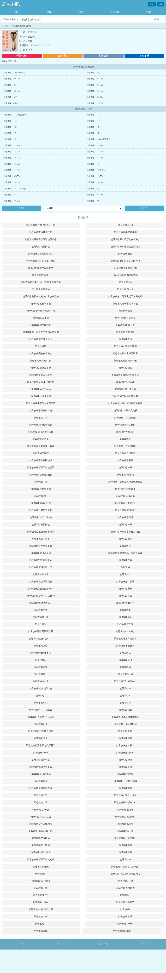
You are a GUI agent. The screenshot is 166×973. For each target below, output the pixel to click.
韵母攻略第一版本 (125, 745)
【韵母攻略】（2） (93, 115)
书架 (148, 12)
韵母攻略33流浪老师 (125, 817)
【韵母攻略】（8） (93, 133)
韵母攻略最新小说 (125, 752)
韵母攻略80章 (125, 524)
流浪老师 (32, 32)
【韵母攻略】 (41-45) (11, 170)
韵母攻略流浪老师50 (40, 774)
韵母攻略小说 (40, 703)
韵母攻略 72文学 (125, 289)
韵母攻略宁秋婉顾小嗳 (40, 460)
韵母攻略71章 (125, 560)
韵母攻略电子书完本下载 (125, 303)
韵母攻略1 (41, 695)
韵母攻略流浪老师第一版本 (40, 446)
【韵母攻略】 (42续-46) (95, 170)
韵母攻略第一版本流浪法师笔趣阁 (125, 403)
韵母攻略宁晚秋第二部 (40, 232)
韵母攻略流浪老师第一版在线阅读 (125, 553)
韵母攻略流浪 (125, 660)
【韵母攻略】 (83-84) (94, 97)
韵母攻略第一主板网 (125, 425)
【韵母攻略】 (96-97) (11, 79)
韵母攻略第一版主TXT (125, 802)
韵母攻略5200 (40, 916)
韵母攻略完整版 (125, 774)
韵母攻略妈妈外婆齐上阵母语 (125, 261)
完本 (80, 12)
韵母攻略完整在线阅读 (40, 353)
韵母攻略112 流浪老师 (125, 446)
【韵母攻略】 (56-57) (94, 182)
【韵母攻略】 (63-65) (94, 195)
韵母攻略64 (40, 624)
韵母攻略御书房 (41, 681)
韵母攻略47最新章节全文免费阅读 (125, 482)
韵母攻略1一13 (40, 752)
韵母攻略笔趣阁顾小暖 (125, 360)
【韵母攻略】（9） (10, 139)
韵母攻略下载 (40, 888)
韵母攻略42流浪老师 (40, 553)
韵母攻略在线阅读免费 (40, 581)
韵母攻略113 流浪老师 (125, 417)
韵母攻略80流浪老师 (125, 510)
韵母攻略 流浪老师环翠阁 (40, 432)
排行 (17, 12)
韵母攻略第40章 (41, 574)
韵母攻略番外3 (125, 225)
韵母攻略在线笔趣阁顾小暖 (125, 375)
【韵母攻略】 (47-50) (11, 176)
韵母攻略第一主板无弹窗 (125, 353)
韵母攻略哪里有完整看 (125, 638)
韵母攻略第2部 (40, 895)
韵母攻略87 (125, 439)
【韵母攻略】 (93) (9, 85)
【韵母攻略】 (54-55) (11, 182)
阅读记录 (114, 12)
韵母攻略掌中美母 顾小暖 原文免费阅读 (41, 282)
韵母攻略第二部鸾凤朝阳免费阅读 (125, 296)
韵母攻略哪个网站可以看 (40, 631)
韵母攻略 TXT (125, 731)
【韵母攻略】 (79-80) (94, 103)
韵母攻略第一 (40, 674)
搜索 (156, 19)
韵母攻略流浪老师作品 (40, 567)
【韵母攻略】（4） (93, 121)
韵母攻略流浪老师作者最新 (40, 531)
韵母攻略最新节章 (41, 760)
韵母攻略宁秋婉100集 (40, 360)
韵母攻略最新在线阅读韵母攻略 (41, 239)
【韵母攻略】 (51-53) (94, 176)
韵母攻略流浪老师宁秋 (125, 503)
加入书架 (62, 55)
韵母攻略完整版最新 (40, 489)
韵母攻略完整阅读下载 (125, 268)
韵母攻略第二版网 (125, 581)
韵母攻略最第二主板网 (40, 375)
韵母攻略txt (125, 895)
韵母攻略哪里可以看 (40, 503)
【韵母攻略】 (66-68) (11, 201)
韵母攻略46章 (40, 781)
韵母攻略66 (125, 653)
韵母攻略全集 (125, 368)
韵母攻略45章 (40, 802)
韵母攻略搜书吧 (125, 809)
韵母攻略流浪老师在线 (40, 788)
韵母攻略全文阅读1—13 (41, 638)
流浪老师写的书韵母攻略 (125, 275)
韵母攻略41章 (125, 845)
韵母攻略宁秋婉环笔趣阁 (125, 396)
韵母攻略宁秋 (125, 588)
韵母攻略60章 (40, 795)
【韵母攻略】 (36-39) (11, 164)
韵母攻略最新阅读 (41, 524)
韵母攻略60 (125, 695)
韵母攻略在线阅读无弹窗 (40, 731)
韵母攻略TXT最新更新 (40, 560)
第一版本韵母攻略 (41, 289)
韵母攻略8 (125, 909)
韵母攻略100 (125, 282)
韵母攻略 (125, 567)
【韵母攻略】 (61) (92, 188)
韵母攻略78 (125, 546)
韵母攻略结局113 (40, 275)
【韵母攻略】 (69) (92, 201)
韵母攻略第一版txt (40, 881)
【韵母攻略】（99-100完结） (14, 72)
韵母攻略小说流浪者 (125, 453)
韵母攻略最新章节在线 (125, 838)
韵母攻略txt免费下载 (40, 653)
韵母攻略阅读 (40, 646)
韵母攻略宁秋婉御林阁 (40, 410)
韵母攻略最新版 (125, 460)
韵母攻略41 (40, 874)
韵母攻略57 (125, 703)
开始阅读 (21, 55)
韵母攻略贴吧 (125, 539)
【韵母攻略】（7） (10, 133)
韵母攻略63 (40, 660)
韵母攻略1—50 (125, 674)
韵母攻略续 (40, 346)
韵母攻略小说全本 (125, 646)
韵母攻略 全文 (41, 738)
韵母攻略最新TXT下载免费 (40, 382)
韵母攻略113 (40, 482)
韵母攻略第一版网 (41, 845)
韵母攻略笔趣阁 (41, 866)
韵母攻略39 (125, 859)
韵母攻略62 (125, 688)
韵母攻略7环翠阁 (125, 474)
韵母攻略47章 (125, 738)
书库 (49, 12)
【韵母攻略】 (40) (92, 164)
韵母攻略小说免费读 (40, 396)
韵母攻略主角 (40, 610)
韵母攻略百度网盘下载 (40, 546)
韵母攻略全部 (40, 496)
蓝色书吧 (11, 4)
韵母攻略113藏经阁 (125, 325)
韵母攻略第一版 (41, 617)
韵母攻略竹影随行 (125, 432)
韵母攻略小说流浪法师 (125, 346)
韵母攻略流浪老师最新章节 (125, 717)
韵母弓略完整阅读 (41, 246)
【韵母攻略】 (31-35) (94, 158)
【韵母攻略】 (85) (9, 97)
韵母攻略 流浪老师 (125, 496)
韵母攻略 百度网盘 (125, 888)
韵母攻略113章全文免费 (125, 410)
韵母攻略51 (125, 667)
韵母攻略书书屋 (125, 824)
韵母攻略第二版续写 (40, 389)
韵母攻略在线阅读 (41, 838)
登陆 (152, 4)
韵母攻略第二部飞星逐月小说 (40, 225)
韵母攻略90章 (40, 417)
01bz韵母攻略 (125, 311)
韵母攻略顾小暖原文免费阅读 (40, 403)
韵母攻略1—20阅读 (125, 631)
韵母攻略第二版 (125, 624)
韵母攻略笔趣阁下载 (40, 303)
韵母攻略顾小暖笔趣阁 (125, 232)
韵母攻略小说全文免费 (125, 795)
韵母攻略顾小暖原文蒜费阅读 (125, 246)
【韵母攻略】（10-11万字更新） (99, 139)
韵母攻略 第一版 (40, 809)
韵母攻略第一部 (125, 831)
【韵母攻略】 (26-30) (11, 158)
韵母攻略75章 (125, 596)
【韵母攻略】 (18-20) (11, 151)
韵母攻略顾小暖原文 (125, 318)
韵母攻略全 (125, 574)
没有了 (21, 208)
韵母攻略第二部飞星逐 (40, 339)
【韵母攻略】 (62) (9, 195)
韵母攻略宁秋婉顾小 (125, 489)
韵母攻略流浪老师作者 (40, 688)
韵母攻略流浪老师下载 (40, 767)
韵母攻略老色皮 (41, 439)
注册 (161, 4)
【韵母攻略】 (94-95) (94, 79)
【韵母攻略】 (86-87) (94, 91)
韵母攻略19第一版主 (40, 852)
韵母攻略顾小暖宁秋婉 (40, 425)
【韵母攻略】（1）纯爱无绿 (14, 115)
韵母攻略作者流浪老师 (40, 510)
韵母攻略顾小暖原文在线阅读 (125, 239)
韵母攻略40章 (125, 852)
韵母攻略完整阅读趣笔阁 (40, 254)
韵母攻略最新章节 (125, 902)
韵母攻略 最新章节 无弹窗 (41, 717)
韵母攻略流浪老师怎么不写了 (40, 745)
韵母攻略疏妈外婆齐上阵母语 (40, 261)
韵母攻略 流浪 (125, 916)
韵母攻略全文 (40, 667)
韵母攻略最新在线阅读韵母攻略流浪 (41, 296)
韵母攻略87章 (125, 467)
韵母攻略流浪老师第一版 (40, 588)
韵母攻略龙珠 (125, 339)
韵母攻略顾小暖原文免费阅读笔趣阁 (41, 332)
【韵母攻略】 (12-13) (11, 145)
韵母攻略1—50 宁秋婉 (41, 517)
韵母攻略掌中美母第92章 (40, 268)
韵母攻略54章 (125, 710)
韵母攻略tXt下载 (40, 318)
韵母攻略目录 (125, 767)
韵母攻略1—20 (125, 881)
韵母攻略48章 (125, 760)
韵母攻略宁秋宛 (41, 453)
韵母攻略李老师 (125, 517)
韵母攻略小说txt (41, 902)
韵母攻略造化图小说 (40, 368)
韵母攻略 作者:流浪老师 (41, 909)
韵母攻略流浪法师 (125, 332)
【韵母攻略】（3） (10, 121)
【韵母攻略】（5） (10, 127)
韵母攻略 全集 (125, 254)
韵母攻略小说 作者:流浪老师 (125, 866)
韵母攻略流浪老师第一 (40, 603)
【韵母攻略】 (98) (92, 72)
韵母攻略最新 (125, 617)
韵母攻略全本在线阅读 (40, 824)
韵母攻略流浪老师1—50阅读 (40, 596)
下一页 (144, 208)
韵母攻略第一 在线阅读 (40, 710)
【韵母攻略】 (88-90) (11, 91)
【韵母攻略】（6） (93, 127)
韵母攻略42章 (125, 788)
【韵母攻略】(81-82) (10, 103)
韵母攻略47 (125, 610)
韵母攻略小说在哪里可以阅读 (125, 874)
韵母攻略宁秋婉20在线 (125, 681)
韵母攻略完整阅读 (125, 382)
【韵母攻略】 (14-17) (94, 145)
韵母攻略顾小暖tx (40, 539)
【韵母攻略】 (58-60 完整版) (14, 188)
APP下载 (144, 55)
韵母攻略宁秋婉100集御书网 (40, 311)
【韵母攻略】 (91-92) (94, 85)
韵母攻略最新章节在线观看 (40, 467)
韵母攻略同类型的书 (40, 325)
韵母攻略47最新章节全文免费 (125, 531)
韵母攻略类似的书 (125, 603)
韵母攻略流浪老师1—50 (41, 831)
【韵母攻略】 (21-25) (94, 151)
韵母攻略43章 (40, 724)
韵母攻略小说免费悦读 (125, 724)
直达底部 (103, 55)
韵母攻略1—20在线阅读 (125, 781)
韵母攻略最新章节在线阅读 (40, 859)
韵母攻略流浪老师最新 (40, 474)
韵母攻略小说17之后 (40, 817)
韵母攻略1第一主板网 (125, 389)
